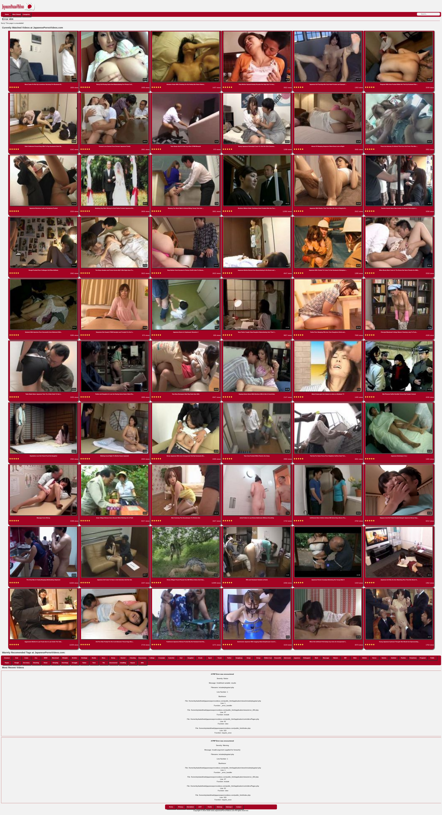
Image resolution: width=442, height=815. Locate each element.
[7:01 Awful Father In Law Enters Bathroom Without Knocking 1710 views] (257, 465)
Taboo (84, 663)
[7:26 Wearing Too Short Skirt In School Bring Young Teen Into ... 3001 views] (185, 156)
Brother (74, 658)
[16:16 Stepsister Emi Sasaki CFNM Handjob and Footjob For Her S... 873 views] (114, 280)
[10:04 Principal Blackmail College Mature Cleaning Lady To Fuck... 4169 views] (399, 280)
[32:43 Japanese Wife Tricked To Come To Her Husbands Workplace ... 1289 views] (328, 218)
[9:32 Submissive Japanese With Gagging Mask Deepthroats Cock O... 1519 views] (257, 589)
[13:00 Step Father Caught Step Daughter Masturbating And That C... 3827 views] (257, 280)
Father (229, 658)
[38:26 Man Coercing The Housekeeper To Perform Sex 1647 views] (185, 465)
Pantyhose (413, 658)
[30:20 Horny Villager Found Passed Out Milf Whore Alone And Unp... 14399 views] (185, 527)
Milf (345, 658)
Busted (123, 658)
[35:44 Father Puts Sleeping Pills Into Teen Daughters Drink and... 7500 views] (328, 280)
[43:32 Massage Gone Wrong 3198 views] (43, 465)
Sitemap (219, 807)
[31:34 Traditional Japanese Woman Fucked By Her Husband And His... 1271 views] (185, 589)
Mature (335, 658)
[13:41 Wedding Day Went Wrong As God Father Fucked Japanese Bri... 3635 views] (114, 156)
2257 (200, 807)
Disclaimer (190, 807)
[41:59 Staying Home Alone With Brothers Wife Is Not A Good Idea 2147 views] (257, 342)
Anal (16, 658)
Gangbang (239, 658)
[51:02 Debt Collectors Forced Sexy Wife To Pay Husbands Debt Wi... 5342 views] (43, 94)
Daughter (191, 658)
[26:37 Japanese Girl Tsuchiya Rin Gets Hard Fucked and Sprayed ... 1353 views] (328, 32)
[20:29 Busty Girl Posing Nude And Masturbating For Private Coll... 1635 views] (114, 32)
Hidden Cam (268, 658)
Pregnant (423, 658)
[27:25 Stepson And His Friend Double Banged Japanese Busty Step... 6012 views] (399, 465)
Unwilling (123, 663)
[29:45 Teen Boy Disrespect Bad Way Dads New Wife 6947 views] (185, 342)
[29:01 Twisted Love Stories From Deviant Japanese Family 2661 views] (114, 94)
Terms (171, 807)
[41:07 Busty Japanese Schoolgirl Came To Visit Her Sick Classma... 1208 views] (257, 94)
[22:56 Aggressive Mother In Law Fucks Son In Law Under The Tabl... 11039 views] (43, 589)
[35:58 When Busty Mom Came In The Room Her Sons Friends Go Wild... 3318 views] (399, 218)
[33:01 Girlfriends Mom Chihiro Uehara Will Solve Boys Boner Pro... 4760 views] (328, 465)
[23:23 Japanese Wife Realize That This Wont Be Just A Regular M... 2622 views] (328, 156)
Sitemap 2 (229, 807)
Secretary (26, 663)
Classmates (142, 658)
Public (432, 658)
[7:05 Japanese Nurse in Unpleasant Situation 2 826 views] (185, 280)
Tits (103, 663)
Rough (17, 663)
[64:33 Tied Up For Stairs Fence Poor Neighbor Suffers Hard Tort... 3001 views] (328, 403)
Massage (326, 658)
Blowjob (65, 658)
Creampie (161, 658)
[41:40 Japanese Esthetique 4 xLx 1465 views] (399, 403)
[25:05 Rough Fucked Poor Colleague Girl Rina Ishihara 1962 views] (43, 218)
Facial (220, 658)
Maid (316, 658)
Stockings (65, 663)
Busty (113, 658)
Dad (181, 658)
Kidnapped (306, 658)
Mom (355, 658)
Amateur (7, 658)
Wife (142, 663)
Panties (403, 658)
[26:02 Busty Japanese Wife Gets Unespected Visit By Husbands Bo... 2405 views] (185, 403)
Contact (238, 807)
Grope (249, 658)
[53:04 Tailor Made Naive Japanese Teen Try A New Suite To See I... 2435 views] (43, 342)
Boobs (94, 658)
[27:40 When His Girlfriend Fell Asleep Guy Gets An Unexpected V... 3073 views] (328, 589)
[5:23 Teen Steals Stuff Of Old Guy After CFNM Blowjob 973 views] (185, 94)
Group (258, 658)
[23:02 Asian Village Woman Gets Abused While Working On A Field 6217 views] (114, 465)
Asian (26, 658)
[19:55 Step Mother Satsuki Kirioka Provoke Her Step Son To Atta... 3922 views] (257, 32)
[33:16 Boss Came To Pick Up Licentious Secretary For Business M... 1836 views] (43, 32)
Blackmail (55, 658)
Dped (210, 658)
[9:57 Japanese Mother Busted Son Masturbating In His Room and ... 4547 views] (257, 218)
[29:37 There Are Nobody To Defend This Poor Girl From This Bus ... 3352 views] (399, 94)
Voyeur (132, 663)
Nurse (374, 658)
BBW (45, 658)
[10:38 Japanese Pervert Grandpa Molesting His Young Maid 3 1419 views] (328, 527)
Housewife (277, 658)
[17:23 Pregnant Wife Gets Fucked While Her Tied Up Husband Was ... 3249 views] (399, 32)
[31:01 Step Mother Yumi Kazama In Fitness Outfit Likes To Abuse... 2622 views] (185, 218)
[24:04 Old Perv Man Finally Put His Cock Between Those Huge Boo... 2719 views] (114, 589)
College (152, 658)
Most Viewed (16, 14)
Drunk (200, 658)
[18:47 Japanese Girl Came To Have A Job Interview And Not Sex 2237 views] (114, 527)
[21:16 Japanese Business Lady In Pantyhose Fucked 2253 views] (43, 156)
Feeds (210, 807)
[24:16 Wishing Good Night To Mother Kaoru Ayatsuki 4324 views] (114, 403)
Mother (364, 658)
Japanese (297, 658)
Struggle (74, 663)
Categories (26, 14)
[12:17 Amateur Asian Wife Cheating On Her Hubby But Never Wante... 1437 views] (185, 32)
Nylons (384, 658)
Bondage (84, 658)
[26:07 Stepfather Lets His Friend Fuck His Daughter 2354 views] (43, 403)
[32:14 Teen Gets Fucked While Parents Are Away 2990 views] (257, 403)
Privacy (180, 807)
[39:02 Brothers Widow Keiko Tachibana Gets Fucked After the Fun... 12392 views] (257, 156)
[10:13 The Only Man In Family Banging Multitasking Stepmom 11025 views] (43, 527)
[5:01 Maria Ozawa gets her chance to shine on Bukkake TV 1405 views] (328, 342)
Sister (46, 663)
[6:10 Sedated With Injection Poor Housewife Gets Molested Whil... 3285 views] (43, 280)
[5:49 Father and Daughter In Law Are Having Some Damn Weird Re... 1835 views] (114, 342)
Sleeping (55, 663)
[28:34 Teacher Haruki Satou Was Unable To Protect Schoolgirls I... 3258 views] (399, 156)
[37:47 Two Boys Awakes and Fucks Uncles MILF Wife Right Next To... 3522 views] (114, 218)
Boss (103, 658)
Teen (94, 663)
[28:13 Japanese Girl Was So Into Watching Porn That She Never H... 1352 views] (399, 527)
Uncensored (113, 663)
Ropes (7, 663)
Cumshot (171, 658)
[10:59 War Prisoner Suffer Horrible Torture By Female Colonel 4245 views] (399, 342)
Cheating (133, 658)
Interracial (287, 658)
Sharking (36, 663)
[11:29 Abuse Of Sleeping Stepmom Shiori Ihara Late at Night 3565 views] (328, 94)
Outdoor (393, 658)
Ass (36, 658)
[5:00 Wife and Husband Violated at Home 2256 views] (257, 527)
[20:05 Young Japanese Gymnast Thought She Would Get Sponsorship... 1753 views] (399, 589)
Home (7, 14)
